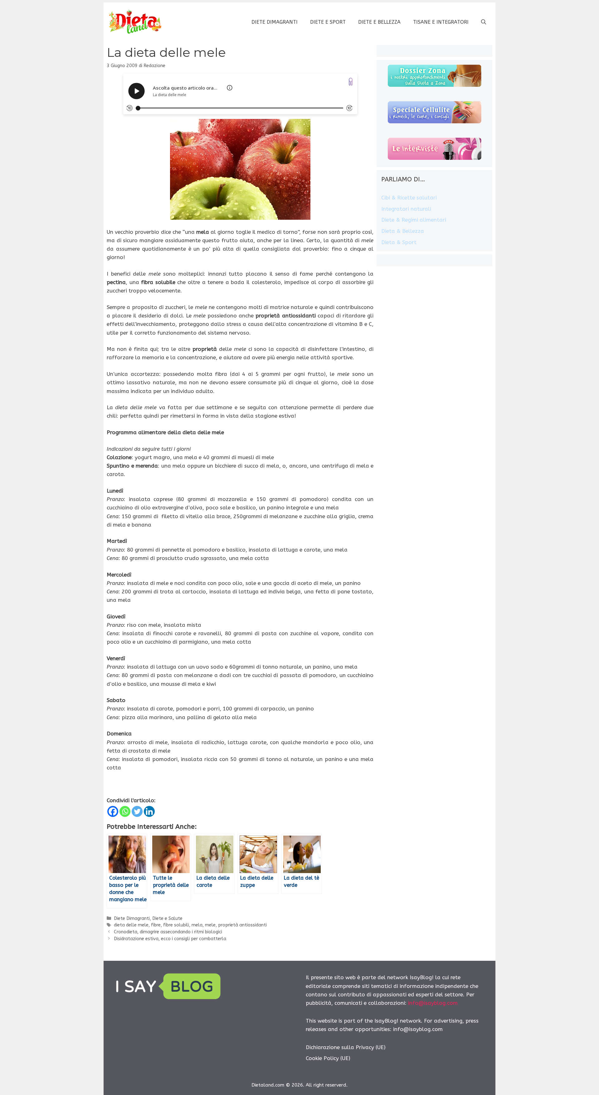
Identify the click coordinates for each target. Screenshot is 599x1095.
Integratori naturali (406, 209)
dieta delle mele (131, 925)
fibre (156, 925)
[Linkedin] (149, 811)
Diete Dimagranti (274, 22)
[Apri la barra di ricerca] (483, 22)
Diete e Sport (328, 22)
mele (210, 925)
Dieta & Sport (398, 242)
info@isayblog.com (433, 1003)
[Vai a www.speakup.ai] (351, 82)
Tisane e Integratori (441, 22)
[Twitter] (137, 811)
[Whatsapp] (124, 811)
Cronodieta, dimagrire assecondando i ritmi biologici (168, 932)
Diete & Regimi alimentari (413, 220)
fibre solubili (176, 925)
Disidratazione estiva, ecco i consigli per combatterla (170, 938)
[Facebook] (112, 811)
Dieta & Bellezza (402, 231)
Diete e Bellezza (379, 22)
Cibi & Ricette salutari (409, 197)
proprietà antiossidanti (242, 925)
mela (197, 925)
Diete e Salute (167, 918)
